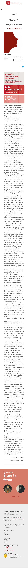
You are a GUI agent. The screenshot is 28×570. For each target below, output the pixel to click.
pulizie (5, 59)
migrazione (6, 57)
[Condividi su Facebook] (20, 66)
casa (22, 57)
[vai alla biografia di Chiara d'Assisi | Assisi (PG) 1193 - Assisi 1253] (7, 488)
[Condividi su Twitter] (23, 66)
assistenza (17, 57)
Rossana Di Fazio (15, 29)
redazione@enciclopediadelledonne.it (15, 519)
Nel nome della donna (13, 554)
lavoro (12, 57)
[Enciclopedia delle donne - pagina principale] (14, 3)
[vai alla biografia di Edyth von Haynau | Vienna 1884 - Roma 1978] (20, 488)
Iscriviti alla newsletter (9, 550)
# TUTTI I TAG (19, 60)
